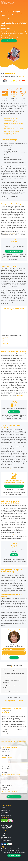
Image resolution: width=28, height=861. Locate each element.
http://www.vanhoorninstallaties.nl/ (10, 791)
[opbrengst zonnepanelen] (14, 545)
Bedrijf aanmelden (5, 810)
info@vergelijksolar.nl (6, 840)
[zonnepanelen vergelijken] (14, 242)
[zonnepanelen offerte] (14, 476)
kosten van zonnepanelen (9, 535)
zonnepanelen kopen (10, 233)
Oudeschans (5, 343)
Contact (3, 807)
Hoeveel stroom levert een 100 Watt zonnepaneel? (13, 852)
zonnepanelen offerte (6, 469)
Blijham (3, 338)
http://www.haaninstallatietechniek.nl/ (11, 774)
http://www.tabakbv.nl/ (7, 757)
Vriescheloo (5, 337)
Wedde (3, 340)
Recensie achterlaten (6, 815)
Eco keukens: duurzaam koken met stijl (10, 850)
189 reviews (21, 76)
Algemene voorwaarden (6, 814)
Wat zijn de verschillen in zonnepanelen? (10, 849)
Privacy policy (4, 812)
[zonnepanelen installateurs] (14, 404)
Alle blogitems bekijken (14, 855)
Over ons (3, 809)
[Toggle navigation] (25, 2)
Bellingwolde (5, 342)
